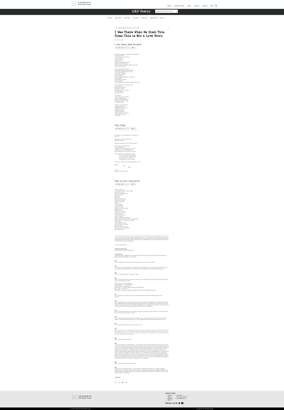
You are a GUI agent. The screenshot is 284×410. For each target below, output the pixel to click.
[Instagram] (176, 403)
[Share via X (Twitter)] (119, 382)
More (161, 17)
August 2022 (153, 17)
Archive (109, 17)
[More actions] (168, 28)
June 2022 (136, 17)
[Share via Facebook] (115, 382)
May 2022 (127, 17)
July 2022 (144, 17)
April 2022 (118, 17)
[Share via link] (126, 382)
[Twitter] (179, 403)
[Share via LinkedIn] (122, 382)
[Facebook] (182, 403)
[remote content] (128, 48)
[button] (216, 5)
